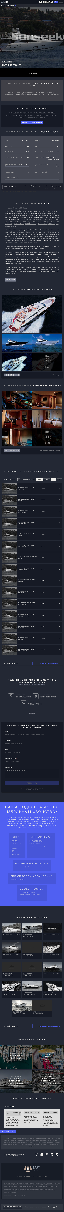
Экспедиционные (16, 846)
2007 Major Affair (47, 222)
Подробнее (55, 1207)
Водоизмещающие (34, 843)
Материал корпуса (30, 864)
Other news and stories (8, 1131)
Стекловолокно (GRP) (22, 866)
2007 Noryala (53, 224)
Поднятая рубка (16, 843)
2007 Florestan (14, 222)
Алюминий (39, 866)
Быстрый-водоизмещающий (37, 846)
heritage (12, 5)
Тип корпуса (39, 837)
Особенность (31, 889)
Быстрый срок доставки (27, 896)
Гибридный (22, 879)
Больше (43, 827)
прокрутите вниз (32, 73)
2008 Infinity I (26, 222)
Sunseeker (6, 5)
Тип (14, 837)
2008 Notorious (10, 226)
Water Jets (14, 879)
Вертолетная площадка (27, 892)
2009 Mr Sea (42, 224)
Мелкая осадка (24, 894)
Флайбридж (15, 848)
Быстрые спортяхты (14, 841)
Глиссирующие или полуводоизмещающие (35, 841)
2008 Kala (36, 222)
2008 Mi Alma (19, 224)
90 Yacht (17, 5)
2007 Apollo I (26, 219)
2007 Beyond (36, 219)
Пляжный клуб (34, 894)
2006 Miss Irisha (30, 224)
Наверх (33, 1146)
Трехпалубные (16, 854)
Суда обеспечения (15, 851)
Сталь (32, 866)
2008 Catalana (47, 219)
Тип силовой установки (30, 876)
